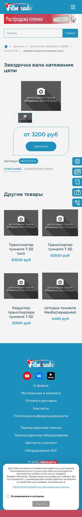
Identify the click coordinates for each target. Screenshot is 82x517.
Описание (12, 169)
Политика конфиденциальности (41, 416)
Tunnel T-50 (11, 50)
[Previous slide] (15, 118)
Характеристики (38, 169)
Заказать (41, 146)
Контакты (41, 408)
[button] (25, 118)
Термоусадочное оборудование (41, 435)
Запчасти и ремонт (41, 443)
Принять (41, 503)
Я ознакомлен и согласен (27, 496)
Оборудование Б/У (41, 450)
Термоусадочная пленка (41, 428)
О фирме (41, 385)
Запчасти (19, 46)
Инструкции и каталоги (41, 393)
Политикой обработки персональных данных (41, 486)
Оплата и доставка (41, 401)
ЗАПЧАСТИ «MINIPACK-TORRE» (49, 46)
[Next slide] (67, 118)
